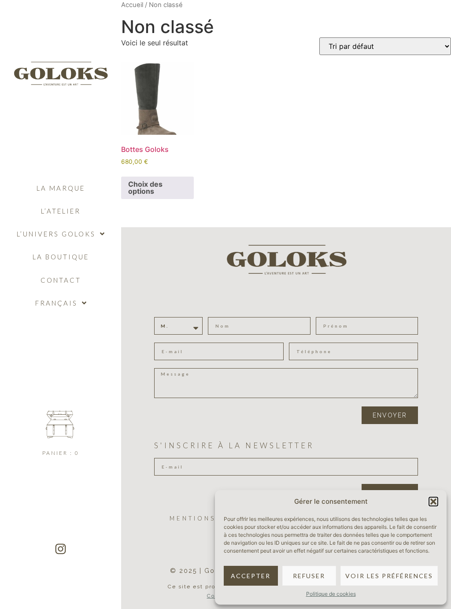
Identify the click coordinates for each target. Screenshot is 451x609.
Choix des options (145, 188)
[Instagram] (61, 549)
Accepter (250, 575)
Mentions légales (214, 518)
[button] (433, 501)
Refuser (309, 575)
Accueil (132, 5)
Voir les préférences (389, 575)
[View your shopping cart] (60, 424)
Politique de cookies (331, 594)
